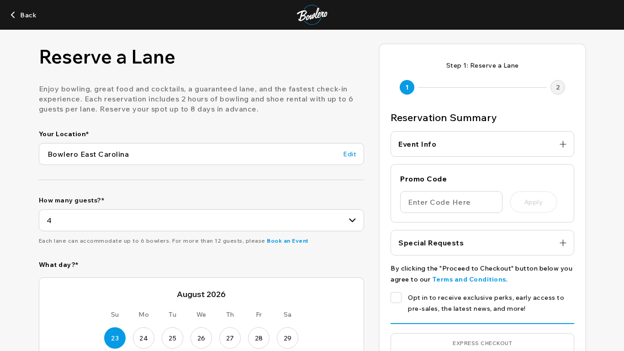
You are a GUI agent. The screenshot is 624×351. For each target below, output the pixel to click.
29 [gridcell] (288, 338)
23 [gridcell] (115, 338)
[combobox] (201, 220)
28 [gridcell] (259, 338)
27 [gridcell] (230, 338)
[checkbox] (396, 297)
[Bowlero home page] (312, 15)
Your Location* (64, 134)
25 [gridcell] (172, 338)
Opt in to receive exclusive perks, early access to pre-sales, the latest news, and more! (486, 303)
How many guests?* (72, 200)
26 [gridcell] (201, 338)
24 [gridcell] (143, 338)
